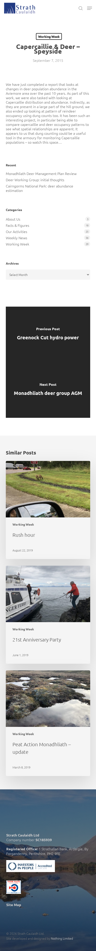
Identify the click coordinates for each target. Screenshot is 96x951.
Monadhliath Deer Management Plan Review (41, 173)
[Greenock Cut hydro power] (48, 334)
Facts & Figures (17, 225)
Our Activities (16, 231)
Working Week (49, 36)
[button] (89, 8)
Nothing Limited (62, 938)
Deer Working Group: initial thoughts (35, 179)
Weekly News (16, 237)
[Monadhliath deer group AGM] (48, 390)
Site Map (13, 904)
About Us (13, 219)
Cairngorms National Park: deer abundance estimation (39, 188)
